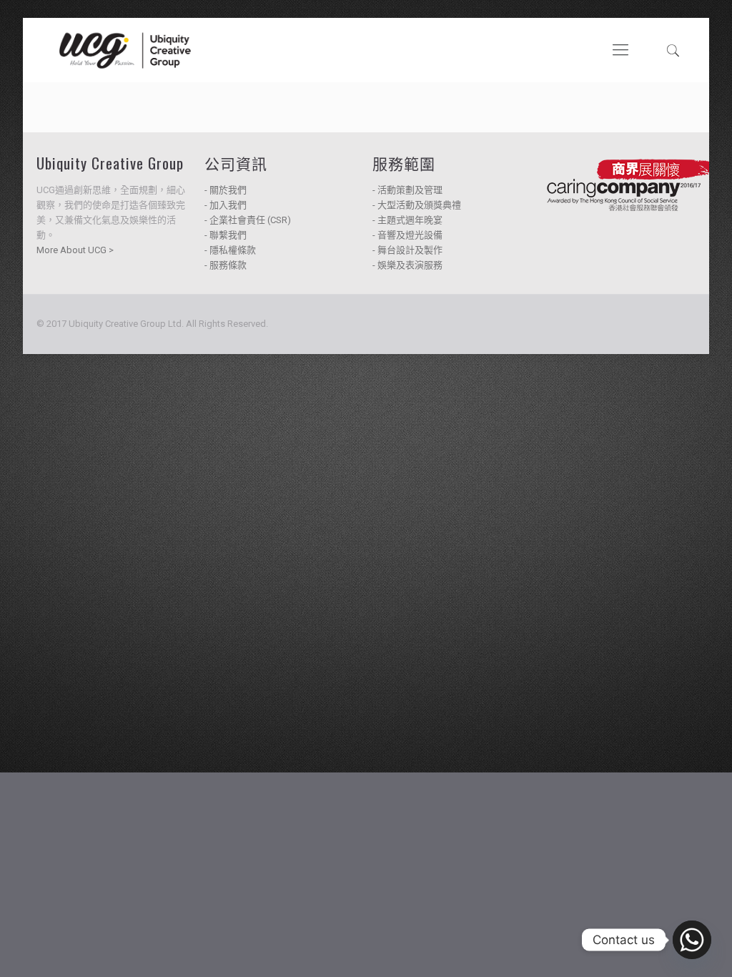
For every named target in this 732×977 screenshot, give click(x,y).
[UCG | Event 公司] (125, 50)
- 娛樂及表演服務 (407, 265)
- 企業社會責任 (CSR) (247, 220)
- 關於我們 (225, 190)
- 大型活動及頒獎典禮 (416, 205)
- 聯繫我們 (225, 235)
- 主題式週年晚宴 (407, 220)
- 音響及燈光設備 (407, 235)
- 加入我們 (225, 205)
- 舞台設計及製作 (407, 250)
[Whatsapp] (692, 939)
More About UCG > (75, 250)
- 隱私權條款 (230, 250)
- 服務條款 (225, 265)
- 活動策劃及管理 (407, 190)
